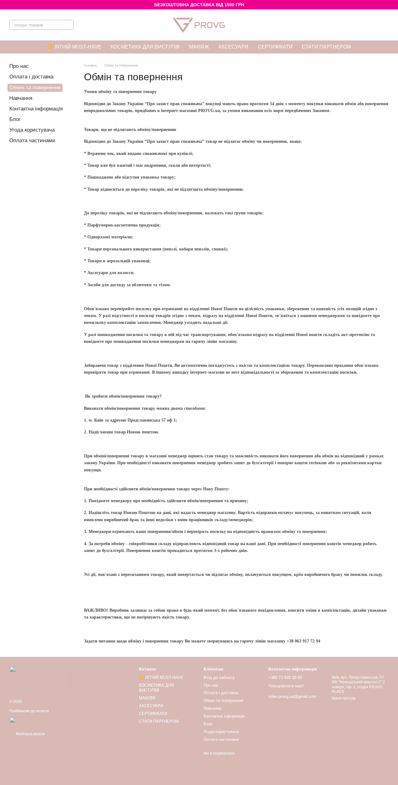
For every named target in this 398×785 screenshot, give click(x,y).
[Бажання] (368, 25)
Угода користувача (32, 130)
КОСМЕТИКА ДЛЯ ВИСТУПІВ (145, 46)
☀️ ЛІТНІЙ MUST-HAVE (74, 46)
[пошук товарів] (69, 25)
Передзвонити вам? (286, 686)
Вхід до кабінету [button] (219, 677)
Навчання (20, 98)
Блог (15, 119)
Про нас (19, 66)
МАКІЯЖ (199, 46)
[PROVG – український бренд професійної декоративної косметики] (40, 678)
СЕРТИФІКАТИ (275, 46)
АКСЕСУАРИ (233, 46)
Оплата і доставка (31, 77)
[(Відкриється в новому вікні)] (13, 721)
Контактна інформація (36, 109)
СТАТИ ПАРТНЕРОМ (326, 46)
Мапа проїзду (344, 698)
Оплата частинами (32, 140)
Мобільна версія (30, 734)
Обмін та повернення (223, 700)
